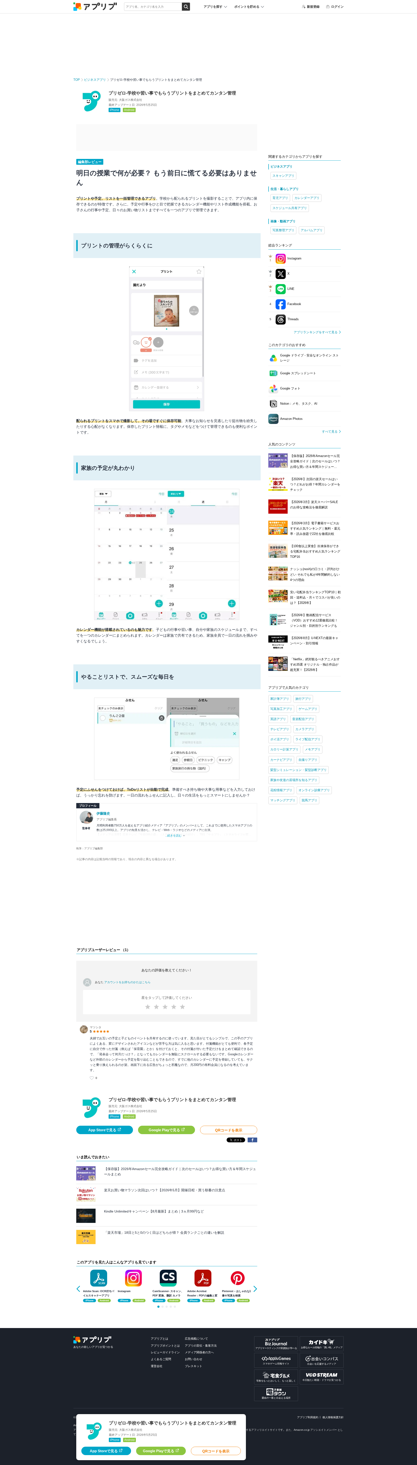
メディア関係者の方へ (199, 1352)
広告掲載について (196, 1338)
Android (129, 110)
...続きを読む (173, 835)
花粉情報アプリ (281, 790)
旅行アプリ (303, 699)
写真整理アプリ (283, 230)
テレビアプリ (279, 729)
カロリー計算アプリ (284, 749)
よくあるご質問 (161, 1359)
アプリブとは (159, 1338)
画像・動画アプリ (283, 221)
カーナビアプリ (281, 760)
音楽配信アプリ (303, 719)
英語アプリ (278, 719)
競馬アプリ (309, 800)
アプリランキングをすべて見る (316, 332)
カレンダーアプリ (307, 198)
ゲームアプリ (308, 709)
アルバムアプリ (312, 230)
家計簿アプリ (279, 699)
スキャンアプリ (283, 175)
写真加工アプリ (281, 709)
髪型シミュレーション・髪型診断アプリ (298, 770)
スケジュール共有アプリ (289, 208)
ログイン (337, 6)
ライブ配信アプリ (307, 739)
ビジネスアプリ (95, 80)
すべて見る (330, 431)
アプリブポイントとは (165, 1345)
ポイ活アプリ (279, 739)
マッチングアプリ (282, 800)
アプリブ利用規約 (307, 1417)
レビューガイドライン (165, 1352)
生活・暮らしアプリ (285, 189)
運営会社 (156, 1366)
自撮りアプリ (308, 760)
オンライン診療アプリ (314, 790)
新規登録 (313, 6)
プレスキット (193, 1366)
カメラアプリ (304, 729)
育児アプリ (280, 198)
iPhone (114, 110)
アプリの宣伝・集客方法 (201, 1345)
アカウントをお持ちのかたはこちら (127, 982)
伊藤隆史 (103, 813)
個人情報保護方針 (333, 1417)
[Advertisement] (166, 905)
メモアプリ (312, 749)
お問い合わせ (193, 1359)
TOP (76, 80)
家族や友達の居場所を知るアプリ (293, 780)
